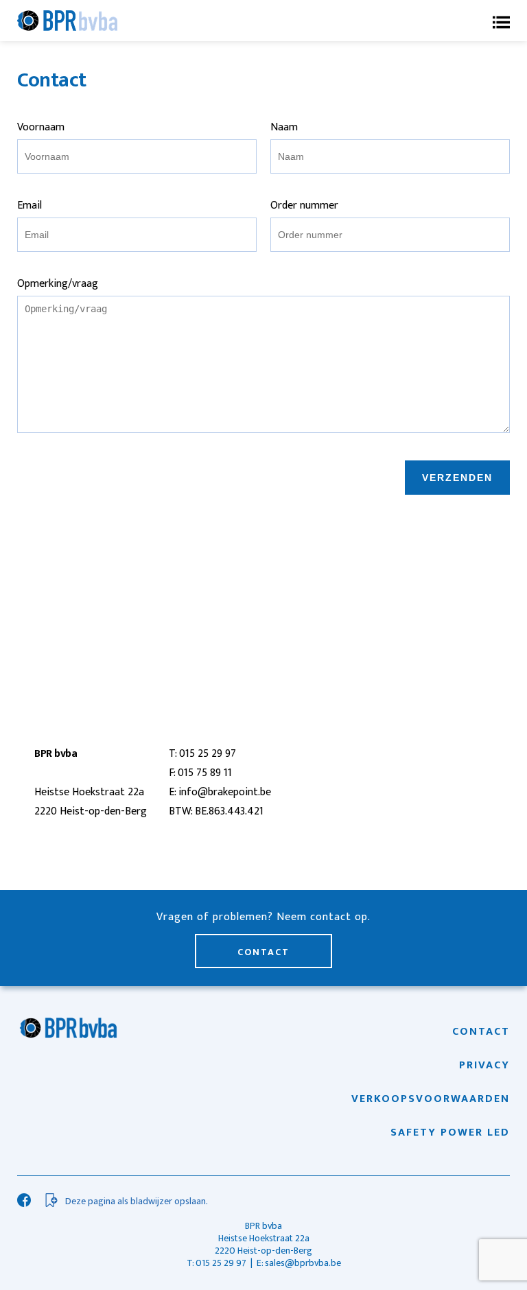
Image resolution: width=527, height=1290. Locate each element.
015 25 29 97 (207, 753)
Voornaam (41, 127)
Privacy (484, 1065)
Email (29, 205)
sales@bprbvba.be (303, 1263)
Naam (284, 127)
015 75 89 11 (205, 773)
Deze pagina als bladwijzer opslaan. (136, 1201)
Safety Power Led (450, 1133)
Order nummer (304, 205)
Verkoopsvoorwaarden (430, 1099)
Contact (263, 952)
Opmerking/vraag (57, 283)
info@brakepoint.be (224, 792)
